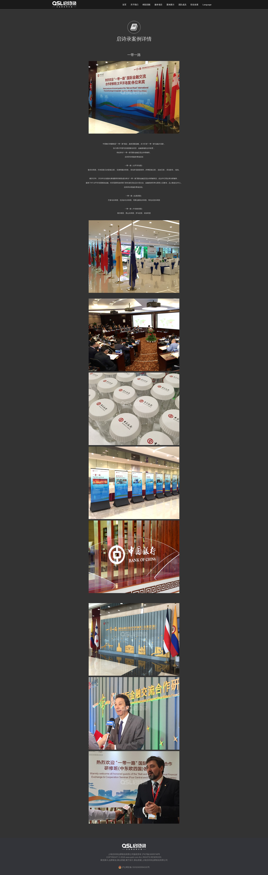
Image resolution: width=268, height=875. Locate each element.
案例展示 (170, 4)
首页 (124, 4)
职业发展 (194, 4)
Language (207, 4)
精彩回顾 (146, 4)
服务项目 (158, 4)
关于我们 (134, 4)
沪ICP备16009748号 (151, 854)
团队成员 (182, 4)
